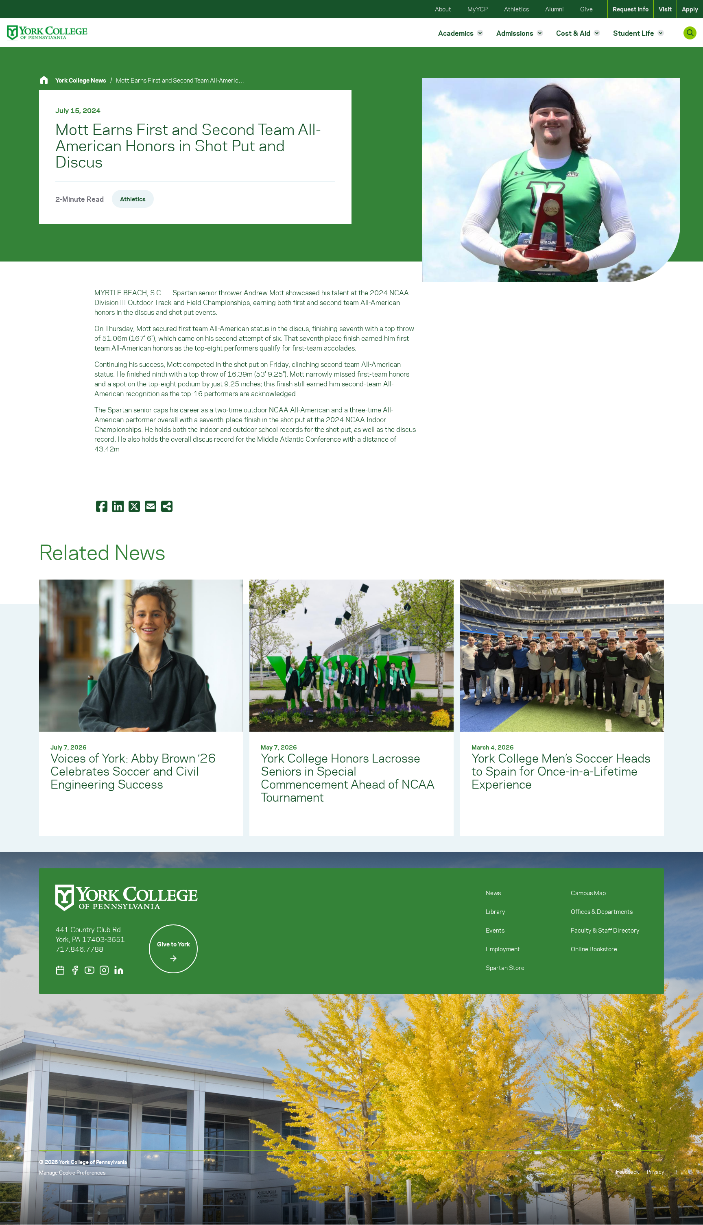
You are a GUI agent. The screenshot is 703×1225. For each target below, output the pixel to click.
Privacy (655, 1171)
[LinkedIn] (119, 970)
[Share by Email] (151, 506)
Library (495, 911)
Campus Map (588, 893)
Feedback (627, 1171)
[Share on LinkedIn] (119, 506)
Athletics (133, 199)
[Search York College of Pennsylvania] (689, 32)
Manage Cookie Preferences (72, 1172)
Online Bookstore (594, 949)
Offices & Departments (602, 911)
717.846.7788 (79, 948)
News (493, 893)
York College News (80, 80)
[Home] (47, 80)
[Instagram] (104, 970)
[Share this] (167, 506)
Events (495, 930)
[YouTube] (89, 970)
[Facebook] (75, 970)
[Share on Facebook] (102, 506)
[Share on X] (135, 506)
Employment (503, 949)
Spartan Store (505, 967)
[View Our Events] (60, 970)
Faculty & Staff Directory (605, 930)
